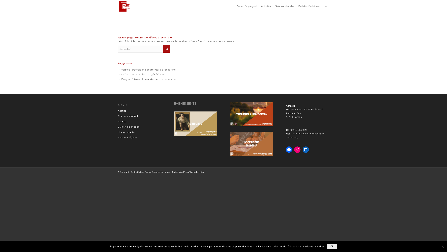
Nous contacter (126, 132)
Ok (332, 246)
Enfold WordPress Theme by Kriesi (188, 172)
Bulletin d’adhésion (129, 126)
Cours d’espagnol (128, 116)
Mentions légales (127, 137)
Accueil (122, 110)
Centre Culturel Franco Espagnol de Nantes (150, 172)
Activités (122, 121)
